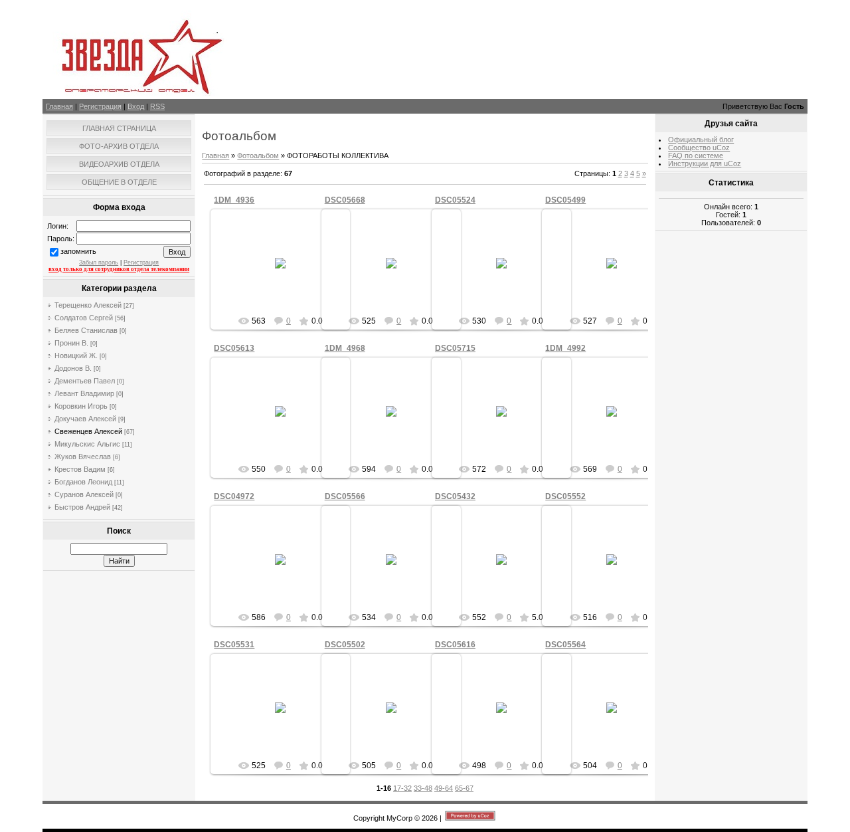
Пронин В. (71, 343)
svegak (286, 273)
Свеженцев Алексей (88, 431)
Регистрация (100, 106)
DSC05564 (565, 644)
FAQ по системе (695, 155)
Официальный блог (701, 140)
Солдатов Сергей (83, 318)
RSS (157, 106)
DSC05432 (455, 496)
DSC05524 (455, 200)
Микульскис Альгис (87, 444)
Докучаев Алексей (85, 419)
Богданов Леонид (83, 482)
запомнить (78, 251)
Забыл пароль (98, 262)
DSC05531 (234, 644)
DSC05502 (345, 644)
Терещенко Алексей (88, 305)
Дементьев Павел (84, 381)
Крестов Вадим (80, 469)
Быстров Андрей (82, 507)
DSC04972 (234, 496)
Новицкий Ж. (76, 356)
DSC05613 (234, 348)
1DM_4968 (345, 348)
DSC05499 (565, 200)
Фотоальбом (258, 155)
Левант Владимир (84, 393)
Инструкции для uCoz (704, 163)
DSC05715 (455, 348)
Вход (136, 106)
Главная (59, 106)
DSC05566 (345, 496)
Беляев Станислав (86, 330)
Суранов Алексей (84, 494)
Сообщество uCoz (699, 148)
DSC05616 (455, 644)
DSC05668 (345, 200)
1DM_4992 (565, 348)
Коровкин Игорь (81, 406)
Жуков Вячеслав (82, 457)
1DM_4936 (234, 200)
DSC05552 (565, 496)
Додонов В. (73, 368)
